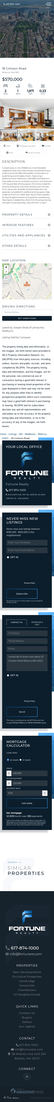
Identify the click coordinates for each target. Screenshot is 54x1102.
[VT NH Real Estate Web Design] (27, 1091)
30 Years (14, 760)
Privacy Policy (29, 583)
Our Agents (23, 498)
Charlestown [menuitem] (27, 990)
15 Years (26, 760)
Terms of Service (34, 723)
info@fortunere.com (26, 954)
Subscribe (22, 593)
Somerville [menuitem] (27, 985)
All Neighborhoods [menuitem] (27, 994)
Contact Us (11, 498)
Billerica (42, 434)
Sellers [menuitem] (27, 1022)
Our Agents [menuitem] (27, 1026)
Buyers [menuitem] (27, 1017)
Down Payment (14, 778)
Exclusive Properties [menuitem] (27, 976)
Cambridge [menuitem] (27, 981)
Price (9, 768)
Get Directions (27, 318)
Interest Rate (13, 788)
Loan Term (11, 753)
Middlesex (30, 434)
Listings (12, 434)
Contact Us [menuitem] (27, 1013)
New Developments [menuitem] (27, 972)
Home (3, 434)
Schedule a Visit (37, 623)
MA (21, 434)
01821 (5, 438)
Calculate (27, 803)
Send (22, 712)
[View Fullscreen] (6, 278)
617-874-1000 (13, 4)
